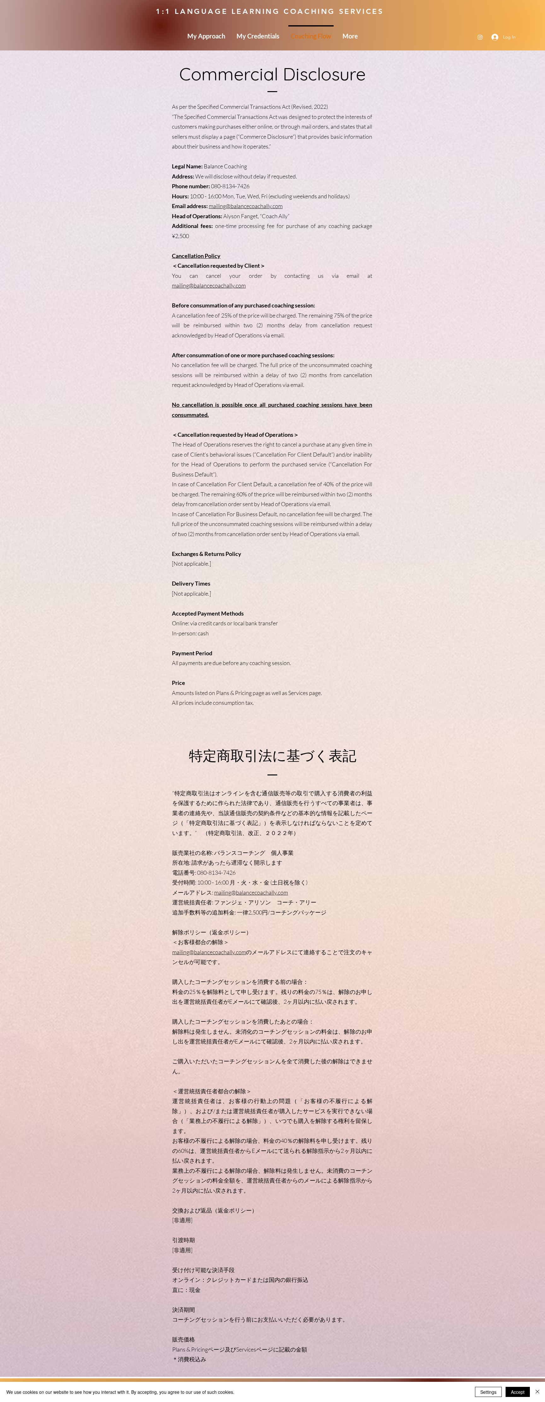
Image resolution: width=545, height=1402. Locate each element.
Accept (517, 1392)
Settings (488, 1392)
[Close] (537, 1392)
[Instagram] (480, 37)
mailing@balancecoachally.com (246, 205)
